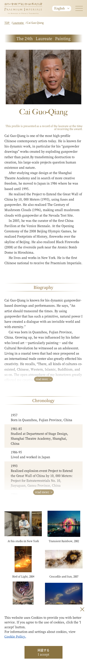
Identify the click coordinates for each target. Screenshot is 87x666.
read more (42, 379)
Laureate (18, 22)
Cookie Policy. (15, 636)
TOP (7, 22)
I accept (43, 652)
